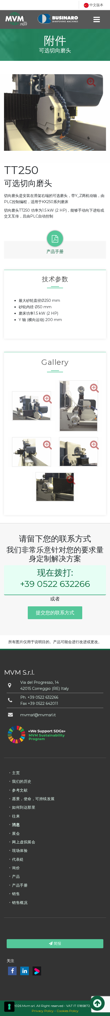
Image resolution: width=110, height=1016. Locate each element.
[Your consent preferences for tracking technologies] (9, 1007)
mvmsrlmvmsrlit (38, 715)
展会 (16, 833)
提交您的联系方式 (55, 613)
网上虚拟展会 (23, 842)
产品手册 (20, 885)
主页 (16, 772)
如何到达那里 (23, 807)
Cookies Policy (67, 1011)
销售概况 (20, 902)
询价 (16, 867)
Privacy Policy (43, 1011)
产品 (16, 876)
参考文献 (20, 790)
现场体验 (20, 850)
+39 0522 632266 (55, 584)
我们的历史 (22, 781)
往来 (16, 816)
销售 (16, 893)
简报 (57, 943)
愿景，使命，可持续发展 (33, 798)
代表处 (18, 859)
